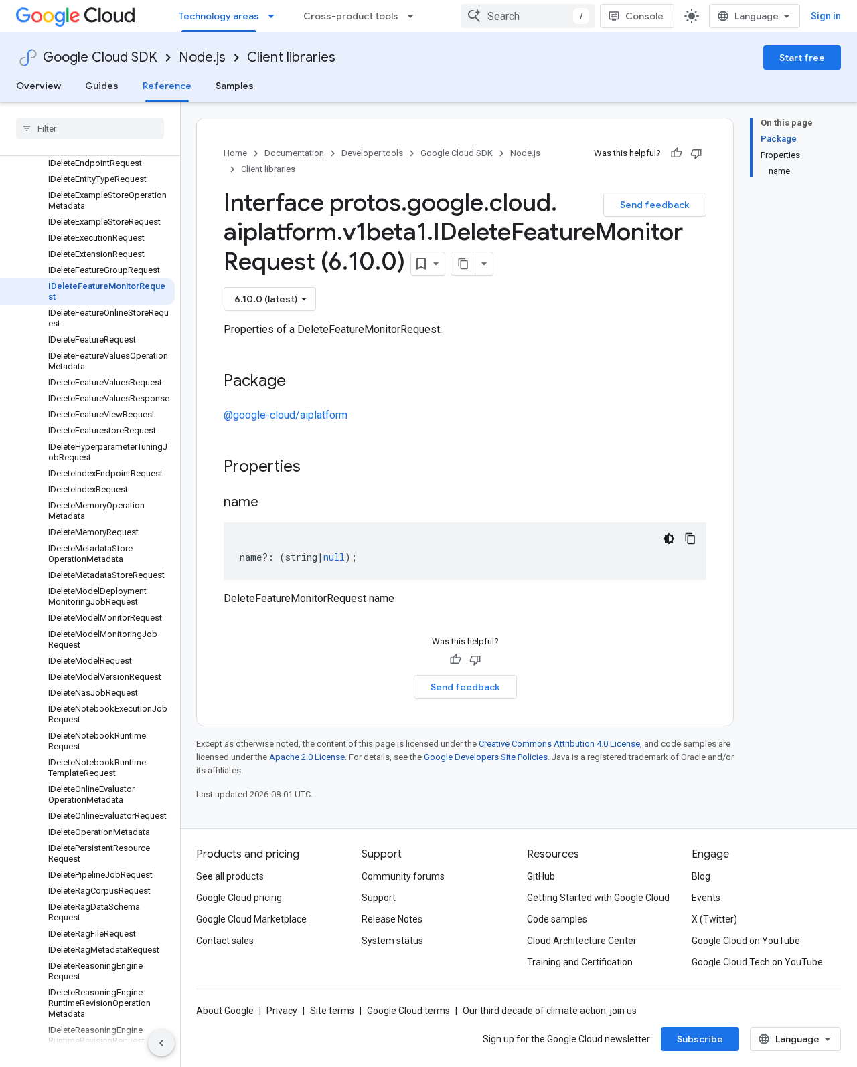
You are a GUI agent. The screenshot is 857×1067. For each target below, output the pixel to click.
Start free (802, 58)
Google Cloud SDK (100, 57)
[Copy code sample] (690, 538)
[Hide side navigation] (161, 1043)
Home (235, 153)
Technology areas (219, 16)
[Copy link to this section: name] (271, 503)
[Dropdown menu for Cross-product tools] (414, 16)
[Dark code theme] (669, 538)
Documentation (294, 153)
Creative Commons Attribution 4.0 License (559, 744)
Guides (102, 86)
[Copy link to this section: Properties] (318, 468)
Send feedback (655, 205)
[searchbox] (90, 128)
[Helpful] (676, 153)
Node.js (202, 57)
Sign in (826, 16)
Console (644, 16)
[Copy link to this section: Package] (299, 382)
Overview (38, 86)
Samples (235, 86)
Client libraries (291, 57)
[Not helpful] (696, 153)
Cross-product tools (350, 16)
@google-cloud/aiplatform (285, 415)
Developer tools (372, 153)
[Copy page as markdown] (463, 263)
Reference (167, 86)
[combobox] (528, 16)
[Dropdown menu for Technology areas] (275, 16)
